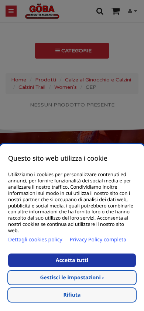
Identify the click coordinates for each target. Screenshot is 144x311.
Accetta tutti (72, 260)
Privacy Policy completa (98, 239)
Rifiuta (72, 294)
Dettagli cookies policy (35, 239)
